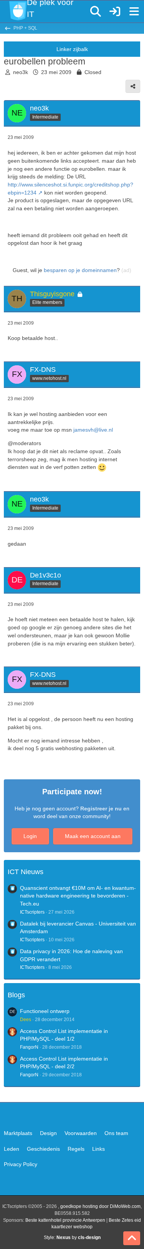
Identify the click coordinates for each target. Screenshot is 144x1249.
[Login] (114, 11)
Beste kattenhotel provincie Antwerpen (65, 1220)
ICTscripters (32, 912)
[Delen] (133, 86)
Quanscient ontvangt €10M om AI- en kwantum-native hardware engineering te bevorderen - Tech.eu (78, 896)
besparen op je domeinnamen (80, 270)
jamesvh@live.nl (93, 430)
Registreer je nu (101, 808)
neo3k (20, 72)
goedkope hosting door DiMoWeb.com (100, 1206)
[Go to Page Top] (131, 1238)
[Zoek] (95, 11)
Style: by (72, 1237)
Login (30, 836)
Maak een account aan (93, 836)
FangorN (29, 1047)
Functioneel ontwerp (45, 1011)
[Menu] (134, 11)
